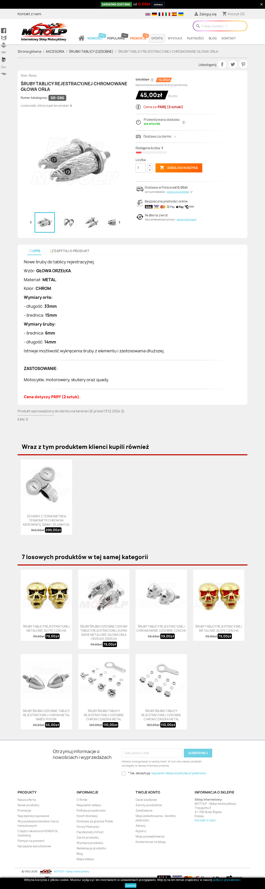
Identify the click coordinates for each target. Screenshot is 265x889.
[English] (147, 14)
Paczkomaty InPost (90, 832)
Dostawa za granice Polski (95, 821)
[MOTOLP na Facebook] (3, 30)
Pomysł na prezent (31, 841)
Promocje (138, 38)
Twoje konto (148, 792)
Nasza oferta (27, 800)
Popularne (116, 38)
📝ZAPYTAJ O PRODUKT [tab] (69, 251)
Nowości (95, 38)
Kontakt (229, 38)
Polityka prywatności (91, 810)
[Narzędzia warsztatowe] (3, 67)
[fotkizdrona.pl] (3, 74)
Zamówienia (144, 810)
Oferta (157, 38)
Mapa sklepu (85, 859)
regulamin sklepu (163, 773)
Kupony (141, 831)
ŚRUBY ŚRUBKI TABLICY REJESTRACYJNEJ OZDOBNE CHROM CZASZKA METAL (104, 715)
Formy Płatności (88, 827)
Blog (213, 38)
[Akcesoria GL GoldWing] (3, 52)
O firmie (82, 800)
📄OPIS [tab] (34, 251)
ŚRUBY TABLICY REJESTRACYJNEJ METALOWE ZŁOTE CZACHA (46, 628)
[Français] (161, 14)
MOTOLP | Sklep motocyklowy (71, 871)
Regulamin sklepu (89, 805)
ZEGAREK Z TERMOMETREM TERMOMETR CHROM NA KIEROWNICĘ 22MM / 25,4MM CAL (46, 520)
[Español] (174, 14)
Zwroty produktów (149, 805)
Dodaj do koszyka (179, 167)
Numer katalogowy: (34, 98)
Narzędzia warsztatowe (34, 846)
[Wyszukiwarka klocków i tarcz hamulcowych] (3, 45)
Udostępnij (222, 64)
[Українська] (180, 14)
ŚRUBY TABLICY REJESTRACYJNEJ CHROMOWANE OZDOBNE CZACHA (161, 628)
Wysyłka (175, 38)
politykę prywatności (191, 773)
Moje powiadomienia (150, 836)
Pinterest (243, 64)
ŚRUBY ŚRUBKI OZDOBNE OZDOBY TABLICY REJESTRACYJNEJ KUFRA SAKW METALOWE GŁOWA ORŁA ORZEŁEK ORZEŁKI (104, 632)
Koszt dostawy (87, 816)
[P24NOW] (3, 37)
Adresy (141, 826)
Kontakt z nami (29, 14)
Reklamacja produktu (91, 848)
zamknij (131, 885)
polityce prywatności (226, 880)
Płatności (195, 38)
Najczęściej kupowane (33, 816)
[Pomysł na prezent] (3, 59)
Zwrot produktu (88, 837)
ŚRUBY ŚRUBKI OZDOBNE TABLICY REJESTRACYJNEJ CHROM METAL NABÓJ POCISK (46, 715)
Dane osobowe (146, 800)
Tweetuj (233, 64)
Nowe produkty (28, 805)
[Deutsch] (154, 14)
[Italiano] (167, 14)
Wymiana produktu (90, 843)
